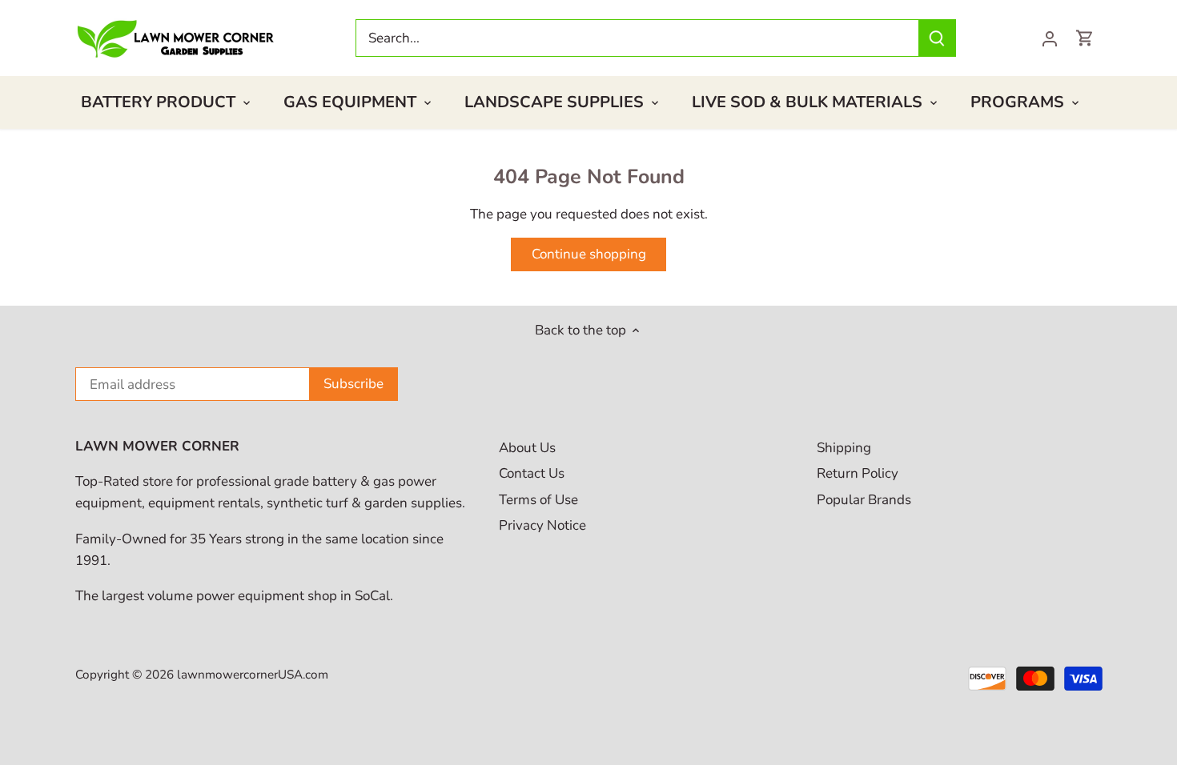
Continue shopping (589, 254)
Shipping (844, 448)
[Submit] (936, 38)
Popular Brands (864, 500)
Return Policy (857, 473)
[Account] (1049, 38)
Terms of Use (538, 500)
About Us (527, 448)
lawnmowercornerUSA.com (252, 675)
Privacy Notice (542, 525)
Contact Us (531, 473)
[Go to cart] (1085, 38)
